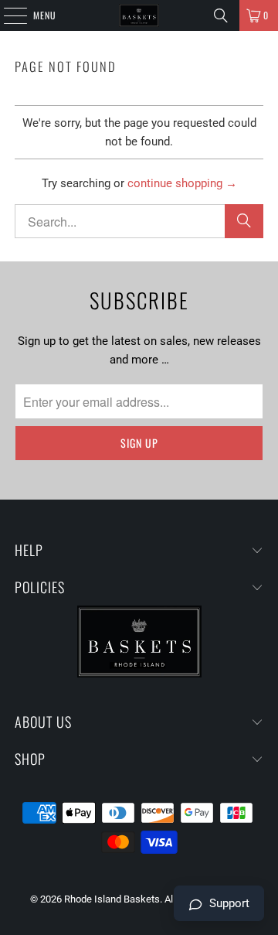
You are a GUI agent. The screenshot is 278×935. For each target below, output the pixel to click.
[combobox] (139, 221)
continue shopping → (182, 183)
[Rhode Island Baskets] (139, 15)
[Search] (221, 15)
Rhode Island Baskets (112, 899)
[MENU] (7, 15)
